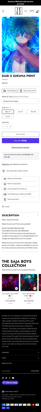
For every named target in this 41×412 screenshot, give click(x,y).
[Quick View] (16, 288)
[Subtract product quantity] (4, 127)
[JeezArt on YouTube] (13, 378)
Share (7, 206)
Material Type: (15, 97)
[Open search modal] (25, 11)
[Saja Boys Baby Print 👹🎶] (28, 282)
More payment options (20, 147)
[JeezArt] (18, 11)
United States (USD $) (11, 391)
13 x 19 (33, 112)
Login (32, 11)
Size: (6, 107)
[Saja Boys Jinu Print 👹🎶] (10, 282)
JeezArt (5, 79)
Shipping (5, 164)
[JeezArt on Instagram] (3, 378)
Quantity (5, 122)
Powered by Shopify (8, 398)
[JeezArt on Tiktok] (6, 378)
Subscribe (35, 371)
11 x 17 (20, 112)
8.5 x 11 (7, 112)
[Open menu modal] (3, 11)
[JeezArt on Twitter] (10, 378)
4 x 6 (8, 116)
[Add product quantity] (10, 127)
